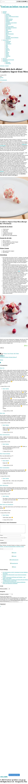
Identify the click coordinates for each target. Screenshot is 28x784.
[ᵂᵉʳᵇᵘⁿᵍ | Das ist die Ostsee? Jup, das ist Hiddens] (7, 687)
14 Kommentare (3, 80)
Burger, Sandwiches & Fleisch (11, 16)
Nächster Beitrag (12, 357)
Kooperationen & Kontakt (8, 59)
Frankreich (7, 42)
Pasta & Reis (8, 28)
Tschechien (7, 56)
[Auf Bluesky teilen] (2, 356)
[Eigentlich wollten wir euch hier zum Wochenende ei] (7, 624)
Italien (6, 46)
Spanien (7, 54)
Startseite (5, 11)
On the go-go (5, 40)
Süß (14, 353)
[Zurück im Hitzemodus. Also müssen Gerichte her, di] (7, 753)
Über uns (5, 58)
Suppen (7, 32)
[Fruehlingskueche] (14, 559)
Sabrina (1, 77)
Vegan (6, 35)
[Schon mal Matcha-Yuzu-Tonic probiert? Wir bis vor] (21, 671)
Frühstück (7, 21)
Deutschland (8, 41)
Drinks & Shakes (9, 19)
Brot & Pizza (8, 15)
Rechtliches (5, 61)
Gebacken (2, 65)
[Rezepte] (14, 556)
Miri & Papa (5, 485)
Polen (6, 51)
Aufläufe (7, 14)
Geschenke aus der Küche (11, 22)
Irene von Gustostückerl (8, 504)
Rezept (11, 353)
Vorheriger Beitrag (4, 357)
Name (1, 535)
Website (1, 540)
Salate (6, 30)
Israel (6, 45)
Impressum (7, 62)
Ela (3, 368)
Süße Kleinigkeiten (9, 33)
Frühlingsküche (8, 20)
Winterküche (8, 38)
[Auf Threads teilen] (4, 356)
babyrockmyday (6, 434)
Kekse (6, 25)
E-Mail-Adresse (3, 537)
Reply (1, 368)
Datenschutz (8, 63)
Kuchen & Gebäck (9, 26)
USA (6, 57)
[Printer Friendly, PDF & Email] (26, 345)
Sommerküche (8, 31)
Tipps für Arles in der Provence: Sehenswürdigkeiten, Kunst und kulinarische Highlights (14, 583)
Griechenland (8, 43)
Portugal (7, 52)
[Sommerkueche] (14, 563)
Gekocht (7, 65)
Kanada (7, 48)
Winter (17, 353)
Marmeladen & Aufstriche (11, 27)
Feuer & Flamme (6, 453)
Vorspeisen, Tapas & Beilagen (11, 37)
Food (8, 353)
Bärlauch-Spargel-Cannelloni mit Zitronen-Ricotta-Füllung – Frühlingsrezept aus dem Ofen (15, 580)
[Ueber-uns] (14, 552)
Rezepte (4, 12)
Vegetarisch (7, 36)
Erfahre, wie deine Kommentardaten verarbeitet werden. (12, 546)
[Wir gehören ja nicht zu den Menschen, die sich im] (21, 624)
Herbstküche (8, 24)
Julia (4, 413)
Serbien (7, 53)
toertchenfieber (6, 467)
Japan (6, 47)
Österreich (7, 49)
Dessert (7, 17)
